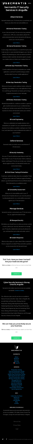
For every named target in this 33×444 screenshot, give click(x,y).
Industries (16, 399)
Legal (17, 429)
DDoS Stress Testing (16, 384)
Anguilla (17, 363)
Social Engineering (17, 389)
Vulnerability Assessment (16, 387)
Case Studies (16, 400)
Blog (16, 402)
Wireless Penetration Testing (16, 378)
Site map (16, 361)
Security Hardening (16, 383)
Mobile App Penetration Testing (16, 374)
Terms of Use (17, 421)
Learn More (16, 43)
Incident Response (16, 381)
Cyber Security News (16, 396)
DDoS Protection (16, 386)
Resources (16, 397)
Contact (16, 403)
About (16, 357)
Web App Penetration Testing (17, 375)
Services (16, 360)
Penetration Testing (16, 369)
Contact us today (19, 290)
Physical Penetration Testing (16, 377)
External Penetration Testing (16, 371)
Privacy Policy (17, 425)
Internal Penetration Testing (16, 372)
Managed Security (16, 380)
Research (16, 358)
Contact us (16, 273)
